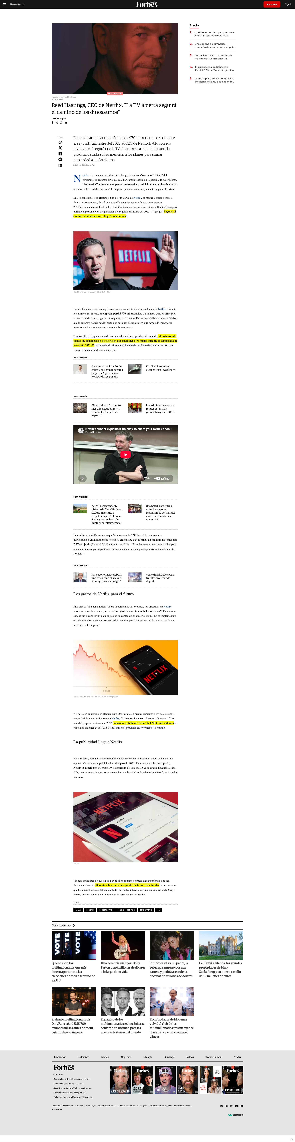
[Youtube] (237, 1106)
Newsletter (68, 1106)
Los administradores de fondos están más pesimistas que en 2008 (160, 409)
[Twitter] (60, 148)
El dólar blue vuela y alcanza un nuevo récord (160, 368)
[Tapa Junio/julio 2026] (120, 1080)
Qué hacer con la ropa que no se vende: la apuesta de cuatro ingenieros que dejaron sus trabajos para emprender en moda (214, 34)
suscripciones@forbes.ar (76, 1093)
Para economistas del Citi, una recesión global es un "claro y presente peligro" (107, 578)
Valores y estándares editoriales (100, 1106)
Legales (144, 1106)
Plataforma (105, 909)
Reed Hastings (126, 909)
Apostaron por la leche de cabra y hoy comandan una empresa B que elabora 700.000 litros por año (107, 371)
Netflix (85, 175)
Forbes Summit (214, 1057)
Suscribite (272, 4)
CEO (78, 909)
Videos (190, 1057)
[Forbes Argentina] (147, 4)
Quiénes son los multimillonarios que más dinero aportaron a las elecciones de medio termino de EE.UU (73, 972)
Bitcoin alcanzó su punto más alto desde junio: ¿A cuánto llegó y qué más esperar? (106, 410)
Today (237, 1057)
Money (105, 1057)
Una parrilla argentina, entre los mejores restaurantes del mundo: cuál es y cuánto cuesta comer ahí (160, 513)
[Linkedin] (60, 165)
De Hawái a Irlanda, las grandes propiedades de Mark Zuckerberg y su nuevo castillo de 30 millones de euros (220, 970)
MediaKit (56, 1106)
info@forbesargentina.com (72, 1084)
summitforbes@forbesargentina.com (76, 1088)
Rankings (169, 1057)
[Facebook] (60, 154)
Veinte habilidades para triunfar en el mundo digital (160, 578)
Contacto (79, 1106)
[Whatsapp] (60, 142)
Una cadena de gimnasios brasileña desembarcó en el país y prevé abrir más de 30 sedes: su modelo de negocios (215, 45)
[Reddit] (60, 160)
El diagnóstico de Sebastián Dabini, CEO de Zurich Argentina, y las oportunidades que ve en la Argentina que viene (215, 68)
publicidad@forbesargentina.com (76, 1079)
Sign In (288, 4)
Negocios (126, 1057)
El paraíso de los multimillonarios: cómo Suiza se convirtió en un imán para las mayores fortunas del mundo (122, 1026)
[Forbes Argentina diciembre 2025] (187, 1080)
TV (158, 909)
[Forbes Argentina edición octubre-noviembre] (210, 1080)
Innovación (60, 1057)
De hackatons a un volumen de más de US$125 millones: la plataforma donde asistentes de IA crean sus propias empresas (214, 57)
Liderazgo (83, 1057)
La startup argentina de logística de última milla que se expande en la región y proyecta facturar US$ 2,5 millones (214, 80)
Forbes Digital (59, 119)
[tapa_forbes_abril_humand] (143, 1080)
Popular (194, 25)
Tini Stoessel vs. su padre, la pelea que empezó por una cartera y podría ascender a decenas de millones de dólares (171, 970)
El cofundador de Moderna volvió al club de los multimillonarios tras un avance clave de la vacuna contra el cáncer (172, 1028)
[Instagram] (231, 1106)
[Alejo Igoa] (165, 1080)
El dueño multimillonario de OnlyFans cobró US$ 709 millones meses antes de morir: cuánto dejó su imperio (73, 1026)
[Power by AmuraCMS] (235, 1115)
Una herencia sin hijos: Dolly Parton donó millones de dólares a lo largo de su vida (123, 967)
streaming (146, 909)
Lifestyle (147, 1057)
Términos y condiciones (127, 1106)
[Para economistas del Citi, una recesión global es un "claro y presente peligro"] (80, 577)
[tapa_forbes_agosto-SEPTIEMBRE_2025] (232, 1080)
